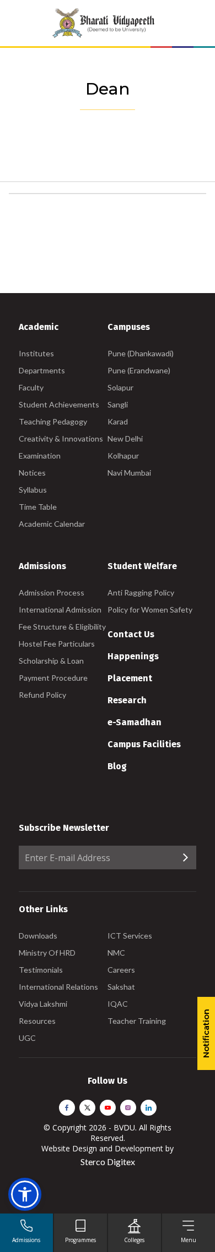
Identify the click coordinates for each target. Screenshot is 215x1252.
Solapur (120, 387)
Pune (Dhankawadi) (141, 353)
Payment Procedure (53, 677)
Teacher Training (137, 1020)
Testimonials (41, 969)
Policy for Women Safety (150, 609)
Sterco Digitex (107, 1161)
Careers (121, 969)
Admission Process (51, 592)
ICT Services (130, 935)
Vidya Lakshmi (43, 1003)
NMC (116, 952)
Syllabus (33, 489)
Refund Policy (42, 694)
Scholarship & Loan (51, 660)
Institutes (36, 353)
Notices (32, 472)
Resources (37, 1020)
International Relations (58, 986)
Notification (206, 1033)
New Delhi (125, 438)
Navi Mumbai (129, 472)
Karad (118, 421)
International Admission (60, 609)
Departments (42, 370)
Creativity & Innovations (61, 438)
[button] (25, 1194)
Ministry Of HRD (47, 952)
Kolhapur (123, 455)
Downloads (38, 935)
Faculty (31, 387)
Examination (40, 455)
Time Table (38, 506)
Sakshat (121, 986)
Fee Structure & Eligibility (62, 626)
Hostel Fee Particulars (57, 643)
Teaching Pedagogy (53, 421)
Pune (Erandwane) (139, 370)
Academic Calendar (52, 523)
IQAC (118, 1003)
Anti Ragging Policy (141, 592)
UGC (27, 1038)
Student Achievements (59, 404)
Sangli (118, 404)
